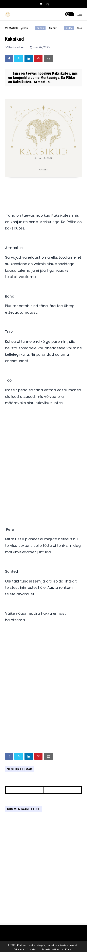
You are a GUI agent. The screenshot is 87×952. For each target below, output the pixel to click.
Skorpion (81, 28)
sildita (38, 28)
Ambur (51, 28)
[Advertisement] (43, 463)
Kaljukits (21, 28)
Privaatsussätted (50, 949)
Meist (33, 949)
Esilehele (19, 949)
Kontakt (69, 949)
